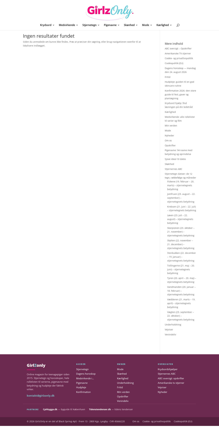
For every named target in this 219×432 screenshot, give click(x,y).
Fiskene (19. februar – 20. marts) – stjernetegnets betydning (180, 185)
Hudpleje (81, 387)
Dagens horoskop (86, 373)
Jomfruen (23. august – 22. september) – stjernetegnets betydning (181, 197)
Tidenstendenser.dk (100, 409)
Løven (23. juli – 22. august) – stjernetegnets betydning (180, 219)
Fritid (167, 77)
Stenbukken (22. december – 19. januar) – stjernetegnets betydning (181, 256)
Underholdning (173, 324)
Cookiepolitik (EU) (174, 63)
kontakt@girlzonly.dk (41, 395)
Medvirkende (67, 25)
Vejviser (169, 329)
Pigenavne (110, 25)
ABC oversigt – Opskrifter (178, 48)
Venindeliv (170, 334)
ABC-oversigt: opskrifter (171, 378)
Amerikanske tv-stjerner (171, 382)
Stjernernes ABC (173, 168)
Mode (145, 25)
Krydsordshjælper (167, 369)
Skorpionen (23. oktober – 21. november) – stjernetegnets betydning (180, 231)
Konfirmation (83, 392)
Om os (168, 140)
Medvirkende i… (85, 378)
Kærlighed (162, 25)
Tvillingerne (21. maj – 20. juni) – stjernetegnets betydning (181, 269)
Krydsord (45, 25)
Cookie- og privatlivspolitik (179, 58)
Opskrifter (170, 145)
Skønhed (129, 25)
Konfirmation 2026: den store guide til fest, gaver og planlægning (180, 94)
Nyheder (169, 135)
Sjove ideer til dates (175, 159)
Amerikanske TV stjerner (178, 53)
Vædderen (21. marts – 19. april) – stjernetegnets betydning (181, 303)
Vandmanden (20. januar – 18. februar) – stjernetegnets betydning (181, 290)
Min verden (171, 125)
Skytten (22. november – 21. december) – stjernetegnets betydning (180, 244)
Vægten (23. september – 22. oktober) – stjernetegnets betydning (180, 316)
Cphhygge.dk (50, 409)
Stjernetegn (89, 25)
